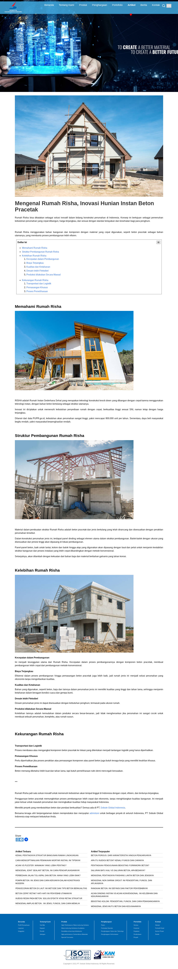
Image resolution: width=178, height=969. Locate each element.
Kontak (156, 5)
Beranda (49, 5)
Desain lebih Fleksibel (37, 271)
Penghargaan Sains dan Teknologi (112, 931)
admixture (94, 813)
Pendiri (42, 931)
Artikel (131, 5)
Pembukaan (137, 934)
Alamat (157, 925)
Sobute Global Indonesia (112, 807)
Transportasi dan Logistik (38, 283)
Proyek (136, 937)
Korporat (136, 928)
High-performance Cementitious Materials (74, 934)
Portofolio (117, 5)
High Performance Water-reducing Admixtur (75, 925)
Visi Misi (42, 925)
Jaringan (42, 934)
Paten (103, 925)
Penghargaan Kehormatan (109, 934)
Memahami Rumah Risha (34, 248)
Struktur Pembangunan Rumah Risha (40, 252)
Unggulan (21, 931)
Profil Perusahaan (24, 925)
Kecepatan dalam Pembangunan (42, 259)
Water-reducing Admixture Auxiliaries (72, 928)
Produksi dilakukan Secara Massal (43, 274)
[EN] (164, 4)
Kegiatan (136, 931)
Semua (136, 925)
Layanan (21, 928)
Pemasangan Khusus (37, 287)
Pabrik (157, 934)
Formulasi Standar (107, 928)
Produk (83, 5)
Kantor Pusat (159, 931)
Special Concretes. (67, 937)
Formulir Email (159, 928)
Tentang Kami (66, 5)
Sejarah (42, 928)
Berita (143, 5)
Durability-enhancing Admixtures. (71, 931)
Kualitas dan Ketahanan (38, 267)
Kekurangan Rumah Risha (35, 280)
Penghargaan (99, 5)
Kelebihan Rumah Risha (34, 255)
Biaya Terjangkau (35, 263)
